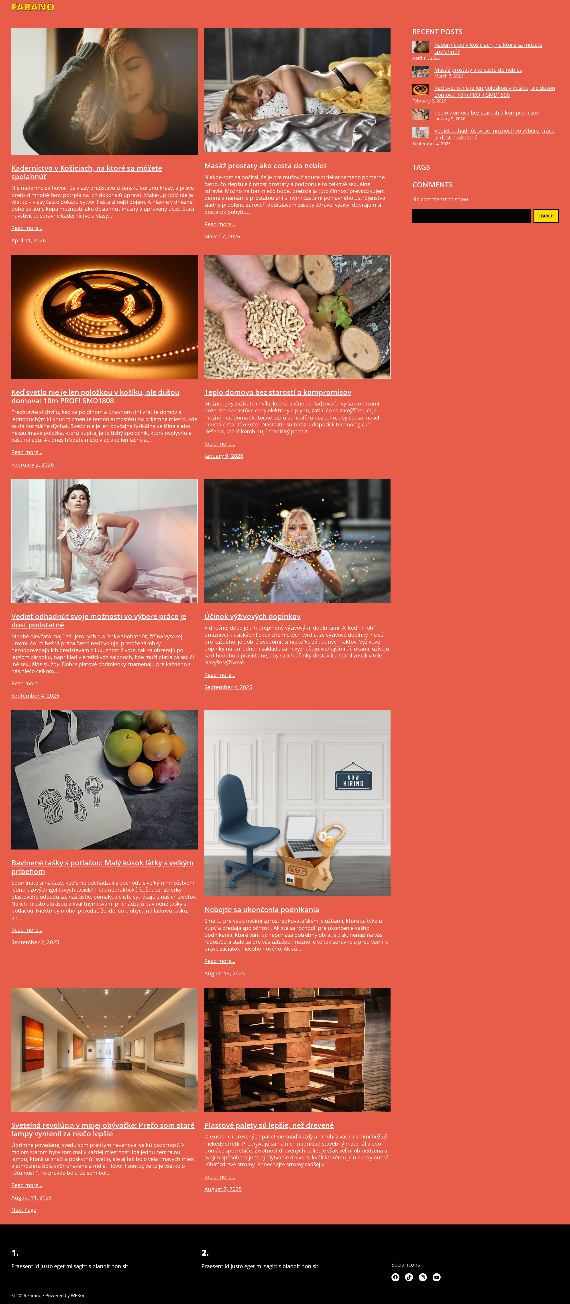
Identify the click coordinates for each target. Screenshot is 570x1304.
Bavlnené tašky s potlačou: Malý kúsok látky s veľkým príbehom (102, 867)
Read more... (26, 227)
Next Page (23, 1209)
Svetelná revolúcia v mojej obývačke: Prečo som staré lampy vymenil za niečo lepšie (103, 1129)
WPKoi (77, 1295)
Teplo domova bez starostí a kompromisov (277, 392)
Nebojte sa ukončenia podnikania (261, 909)
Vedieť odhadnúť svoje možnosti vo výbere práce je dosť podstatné (98, 620)
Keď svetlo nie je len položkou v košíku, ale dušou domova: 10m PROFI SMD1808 (95, 396)
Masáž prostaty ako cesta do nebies (265, 165)
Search (546, 216)
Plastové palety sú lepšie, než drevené (269, 1125)
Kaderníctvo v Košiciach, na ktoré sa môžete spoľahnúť (86, 172)
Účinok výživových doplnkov (252, 616)
